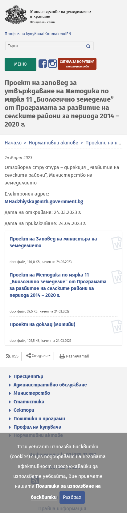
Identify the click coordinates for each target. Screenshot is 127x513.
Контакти (54, 33)
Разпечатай (77, 356)
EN (68, 33)
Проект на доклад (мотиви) (42, 324)
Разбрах (72, 497)
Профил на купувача (24, 33)
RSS (15, 356)
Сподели (39, 355)
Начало (13, 143)
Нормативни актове (53, 143)
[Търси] (88, 46)
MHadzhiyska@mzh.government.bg (44, 201)
